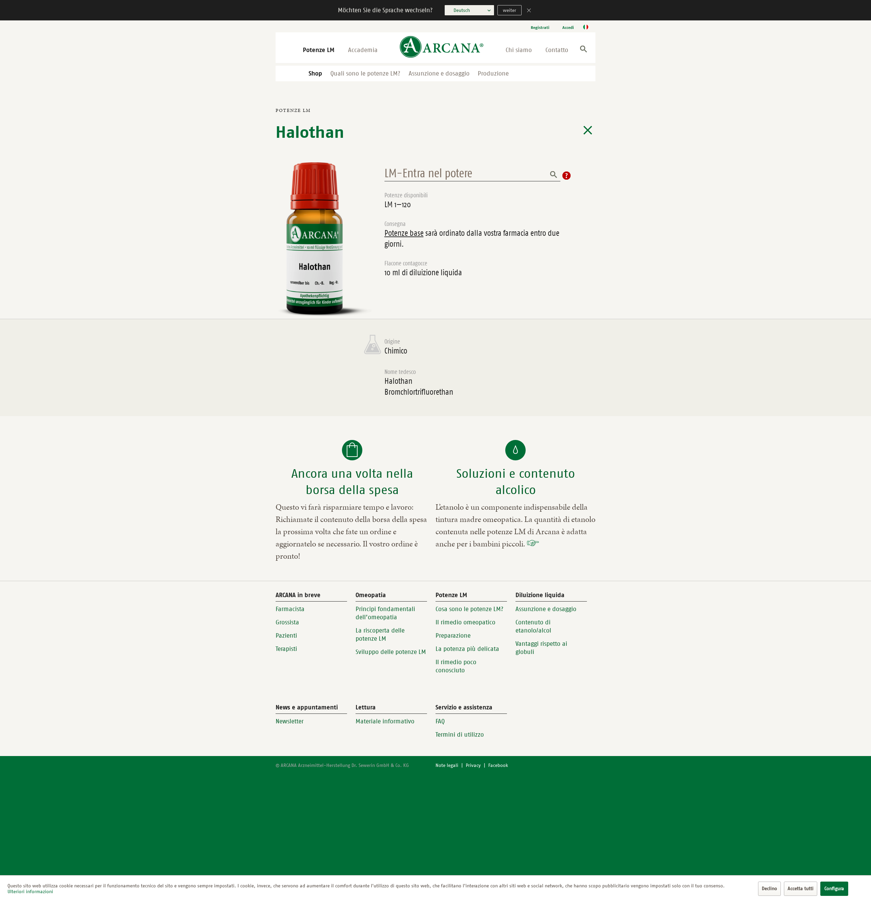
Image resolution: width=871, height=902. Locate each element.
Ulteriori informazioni (30, 892)
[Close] (529, 11)
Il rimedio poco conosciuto (456, 666)
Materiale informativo (385, 721)
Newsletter (289, 721)
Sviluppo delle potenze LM (391, 652)
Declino (769, 888)
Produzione (493, 73)
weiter (509, 10)
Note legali (447, 765)
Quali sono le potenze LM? (365, 73)
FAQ (440, 721)
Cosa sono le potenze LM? (470, 609)
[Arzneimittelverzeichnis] (588, 130)
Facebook (498, 765)
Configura (834, 888)
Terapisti (286, 649)
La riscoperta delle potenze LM (380, 634)
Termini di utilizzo (460, 734)
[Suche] (583, 50)
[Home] (441, 47)
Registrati (540, 27)
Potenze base (404, 233)
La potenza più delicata (467, 649)
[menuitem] (540, 27)
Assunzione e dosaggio (439, 73)
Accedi (568, 27)
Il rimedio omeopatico (465, 622)
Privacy (473, 765)
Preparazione (453, 635)
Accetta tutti (801, 888)
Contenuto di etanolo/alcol (533, 626)
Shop (315, 73)
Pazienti (286, 635)
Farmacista (290, 609)
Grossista (287, 622)
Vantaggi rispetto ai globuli (541, 648)
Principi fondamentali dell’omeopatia (385, 613)
